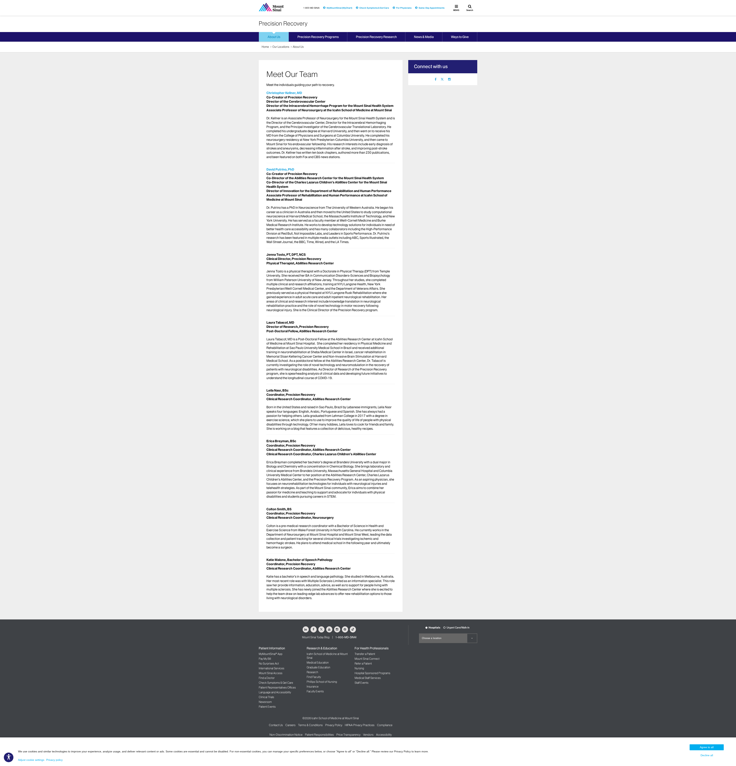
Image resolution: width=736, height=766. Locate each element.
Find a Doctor (267, 678)
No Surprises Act (269, 663)
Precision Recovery (283, 23)
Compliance (384, 725)
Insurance (313, 686)
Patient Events (267, 706)
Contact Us (276, 725)
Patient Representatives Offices (277, 687)
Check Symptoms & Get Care (374, 8)
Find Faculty (314, 677)
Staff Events (361, 682)
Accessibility (384, 734)
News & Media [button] (424, 37)
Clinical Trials (266, 697)
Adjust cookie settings (31, 759)
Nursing (359, 668)
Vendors (368, 734)
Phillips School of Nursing (322, 682)
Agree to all (707, 747)
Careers (290, 725)
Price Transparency (348, 734)
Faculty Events (315, 691)
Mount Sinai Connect (367, 658)
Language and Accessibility (275, 692)
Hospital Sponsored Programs (372, 673)
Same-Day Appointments (431, 8)
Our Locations (280, 47)
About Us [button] (274, 37)
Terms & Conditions (310, 725)
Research (312, 672)
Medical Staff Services (368, 678)
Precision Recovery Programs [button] (318, 37)
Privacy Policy (333, 725)
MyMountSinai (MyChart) (339, 8)
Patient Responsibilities (319, 734)
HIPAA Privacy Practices (360, 725)
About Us (298, 47)
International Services (271, 668)
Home (265, 47)
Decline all (707, 755)
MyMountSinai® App (270, 654)
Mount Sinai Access (270, 673)
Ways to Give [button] (460, 37)
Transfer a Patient (365, 654)
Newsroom (265, 702)
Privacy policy (54, 759)
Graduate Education (318, 667)
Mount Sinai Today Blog (315, 637)
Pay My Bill (265, 658)
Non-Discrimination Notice (285, 734)
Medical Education (318, 662)
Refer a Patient (363, 663)
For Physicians (404, 8)
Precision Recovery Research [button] (376, 37)
